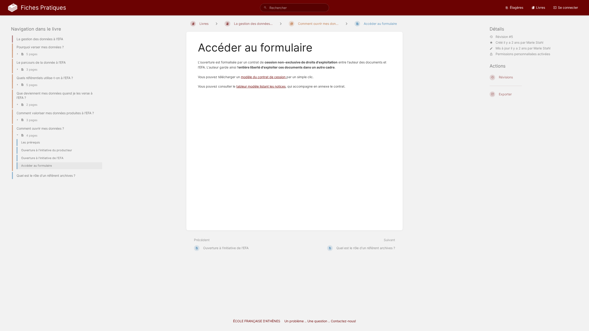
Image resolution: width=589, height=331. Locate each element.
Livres (540, 7)
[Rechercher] (265, 8)
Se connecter (568, 7)
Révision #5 (504, 37)
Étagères (516, 7)
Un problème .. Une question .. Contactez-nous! (320, 321)
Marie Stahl (534, 42)
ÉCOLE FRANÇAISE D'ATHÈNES (256, 321)
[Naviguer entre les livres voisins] (216, 23)
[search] (294, 7)
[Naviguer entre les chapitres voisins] (281, 23)
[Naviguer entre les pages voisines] (346, 23)
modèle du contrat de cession (263, 77)
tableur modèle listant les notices (261, 86)
